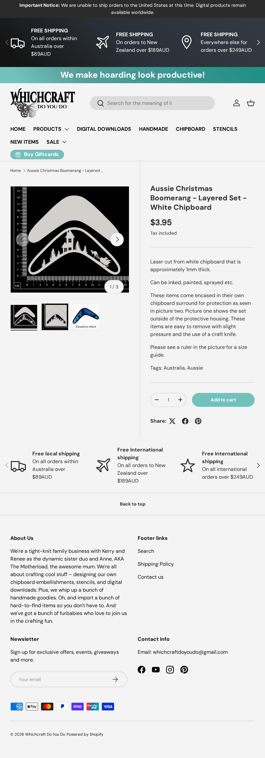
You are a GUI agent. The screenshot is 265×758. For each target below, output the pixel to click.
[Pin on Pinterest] (198, 421)
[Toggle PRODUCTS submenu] (66, 129)
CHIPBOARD (190, 129)
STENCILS (225, 129)
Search (146, 551)
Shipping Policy (156, 564)
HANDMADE (153, 129)
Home (15, 170)
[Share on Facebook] (185, 421)
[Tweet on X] (172, 421)
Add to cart (223, 400)
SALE (53, 142)
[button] (251, 103)
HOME (18, 129)
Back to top (132, 504)
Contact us (151, 577)
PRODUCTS (47, 129)
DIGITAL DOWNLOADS (104, 129)
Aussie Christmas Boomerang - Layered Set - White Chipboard (66, 170)
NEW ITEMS (24, 142)
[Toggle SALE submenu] (64, 142)
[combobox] (152, 103)
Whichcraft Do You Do (45, 734)
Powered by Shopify (85, 734)
